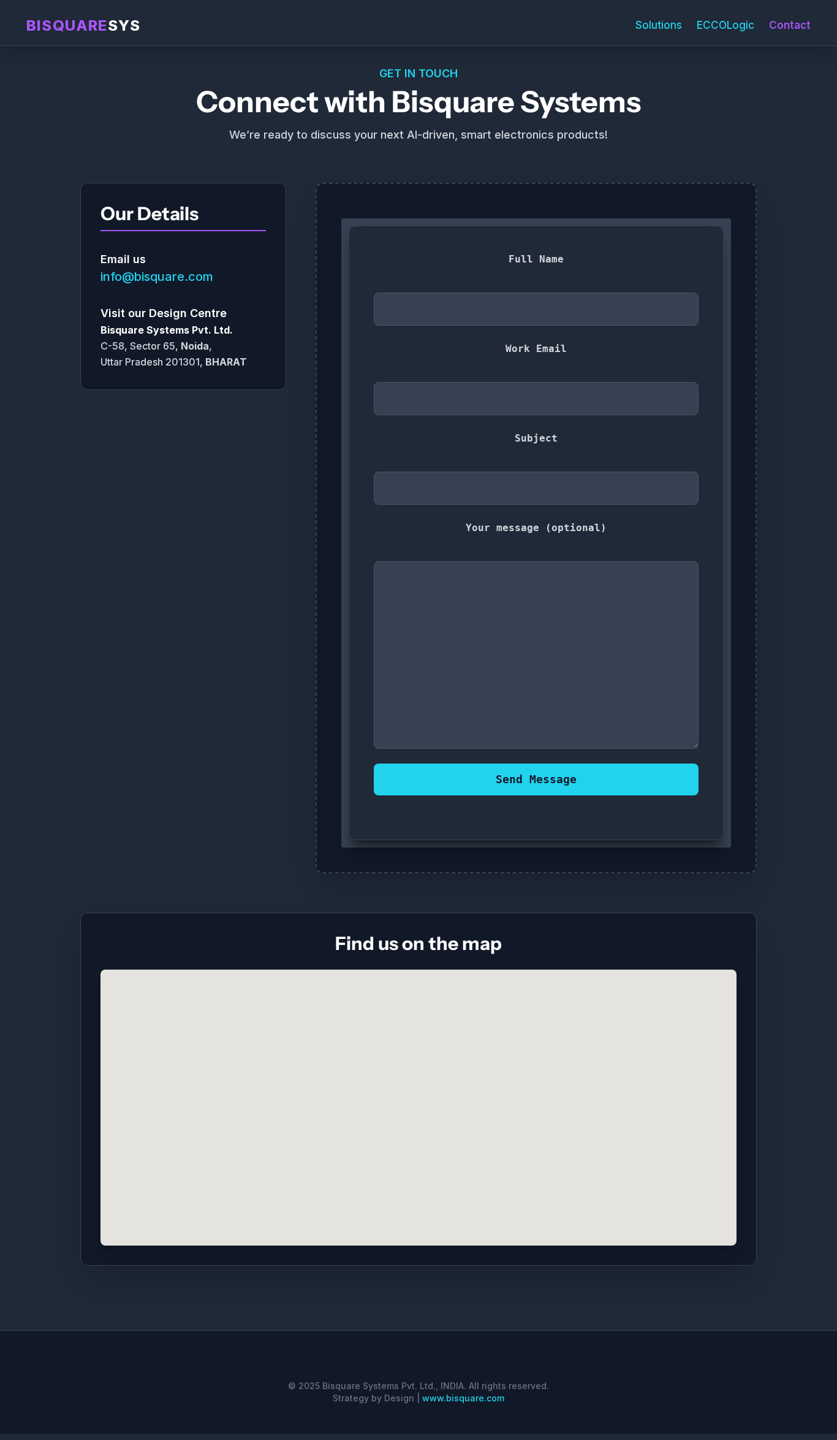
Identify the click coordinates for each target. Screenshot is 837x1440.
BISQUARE (83, 25)
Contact (790, 25)
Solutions (658, 25)
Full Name (536, 259)
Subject (536, 438)
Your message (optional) (536, 528)
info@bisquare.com (156, 276)
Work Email (536, 348)
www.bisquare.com (463, 1398)
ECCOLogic (725, 25)
